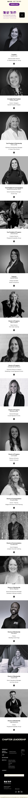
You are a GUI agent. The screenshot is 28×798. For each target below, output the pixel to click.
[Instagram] (16, 792)
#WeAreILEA (17, 789)
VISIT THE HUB (17, 1)
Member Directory (11, 766)
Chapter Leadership (12, 761)
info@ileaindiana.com (23, 750)
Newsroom (10, 763)
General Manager (13, 414)
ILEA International (11, 767)
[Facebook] (19, 792)
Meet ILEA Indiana (11, 760)
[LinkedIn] (14, 64)
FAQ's (9, 764)
